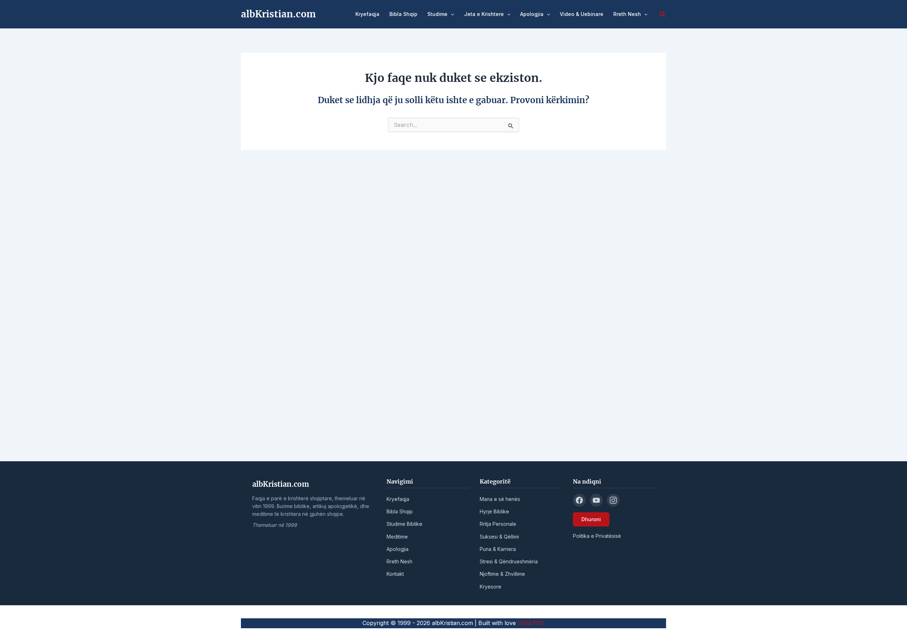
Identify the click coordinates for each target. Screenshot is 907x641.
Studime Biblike (404, 524)
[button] (450, 14)
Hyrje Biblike (494, 511)
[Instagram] (613, 500)
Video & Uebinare (581, 14)
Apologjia (531, 14)
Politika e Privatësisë (597, 536)
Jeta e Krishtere (484, 14)
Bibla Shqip (403, 14)
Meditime (397, 537)
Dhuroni (591, 519)
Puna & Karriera (498, 549)
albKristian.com (278, 14)
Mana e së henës (500, 499)
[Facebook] (579, 500)
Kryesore (490, 587)
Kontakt (395, 574)
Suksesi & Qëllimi (499, 537)
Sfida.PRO (531, 622)
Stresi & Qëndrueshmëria (509, 561)
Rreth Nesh (627, 14)
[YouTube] (596, 500)
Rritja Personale (498, 524)
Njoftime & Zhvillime (502, 574)
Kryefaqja (367, 14)
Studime (437, 14)
